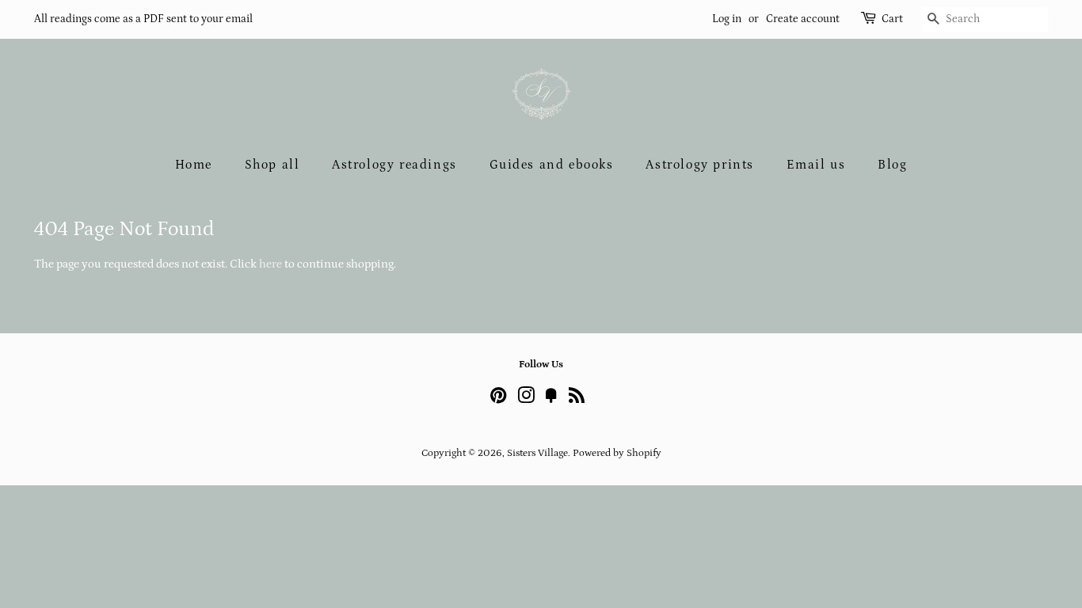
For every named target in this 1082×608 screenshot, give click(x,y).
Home (193, 165)
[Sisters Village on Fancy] (551, 399)
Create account (803, 19)
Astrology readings (394, 165)
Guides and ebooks (552, 165)
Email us (816, 165)
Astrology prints (700, 165)
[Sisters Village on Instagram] (526, 399)
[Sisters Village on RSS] (576, 399)
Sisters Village (537, 452)
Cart (892, 19)
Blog (892, 165)
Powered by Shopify (617, 452)
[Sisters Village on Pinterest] (498, 399)
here (270, 264)
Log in (726, 19)
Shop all (272, 165)
